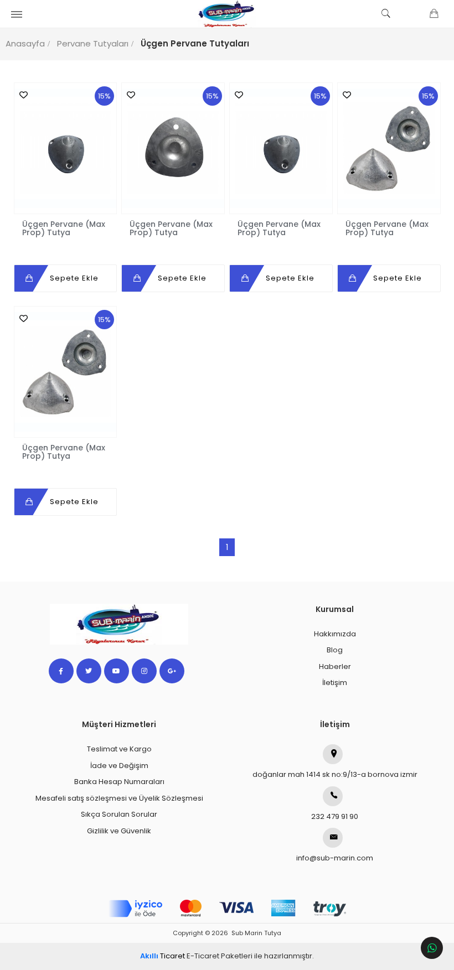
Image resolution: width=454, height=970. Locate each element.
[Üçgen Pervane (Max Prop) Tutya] (65, 148)
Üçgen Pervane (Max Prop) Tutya (63, 228)
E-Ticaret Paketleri (219, 956)
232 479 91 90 (334, 816)
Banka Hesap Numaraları (119, 781)
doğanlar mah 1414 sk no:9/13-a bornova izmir (334, 774)
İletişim (334, 682)
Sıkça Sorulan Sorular (119, 814)
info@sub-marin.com (334, 858)
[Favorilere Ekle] (21, 94)
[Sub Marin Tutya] (227, 14)
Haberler (335, 666)
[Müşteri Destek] (432, 948)
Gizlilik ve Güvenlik (119, 831)
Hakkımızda (335, 634)
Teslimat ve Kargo (119, 749)
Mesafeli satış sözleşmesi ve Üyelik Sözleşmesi (119, 798)
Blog (335, 650)
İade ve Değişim (119, 765)
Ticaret (162, 956)
